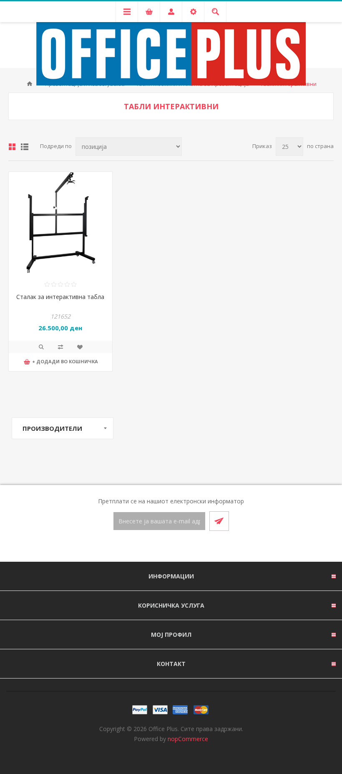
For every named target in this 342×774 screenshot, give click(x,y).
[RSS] (181, 546)
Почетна (29, 83)
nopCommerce (188, 739)
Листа (24, 146)
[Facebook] (161, 546)
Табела (12, 146)
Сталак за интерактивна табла (60, 297)
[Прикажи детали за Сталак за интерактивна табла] (60, 223)
